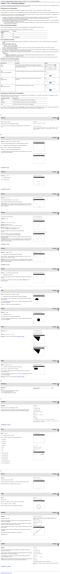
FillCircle (8, 189)
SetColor (8, 302)
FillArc (8, 167)
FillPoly (8, 244)
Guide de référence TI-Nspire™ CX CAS (14, 1)
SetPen (23, 336)
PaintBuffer (9, 566)
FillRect (8, 264)
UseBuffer (8, 424)
